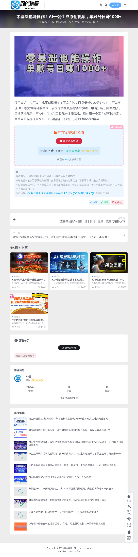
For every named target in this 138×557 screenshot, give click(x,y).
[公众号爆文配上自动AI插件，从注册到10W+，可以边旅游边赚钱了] (20, 515)
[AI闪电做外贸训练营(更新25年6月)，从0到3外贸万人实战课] (20, 480)
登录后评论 (70, 347)
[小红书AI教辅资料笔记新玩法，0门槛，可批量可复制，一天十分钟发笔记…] (20, 526)
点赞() (118, 202)
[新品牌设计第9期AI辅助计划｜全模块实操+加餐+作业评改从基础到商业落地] (20, 421)
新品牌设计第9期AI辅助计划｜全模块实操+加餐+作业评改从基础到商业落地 (68, 418)
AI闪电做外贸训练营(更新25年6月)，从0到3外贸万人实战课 (60, 476)
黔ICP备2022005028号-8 (69, 551)
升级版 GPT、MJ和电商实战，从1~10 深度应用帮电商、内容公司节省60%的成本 (71, 488)
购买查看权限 (70, 141)
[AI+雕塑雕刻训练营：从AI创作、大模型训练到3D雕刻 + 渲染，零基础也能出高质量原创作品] (69, 262)
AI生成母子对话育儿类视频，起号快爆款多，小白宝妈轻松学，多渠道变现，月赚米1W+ (75, 453)
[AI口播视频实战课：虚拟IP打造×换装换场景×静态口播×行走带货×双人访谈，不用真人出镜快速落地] (20, 445)
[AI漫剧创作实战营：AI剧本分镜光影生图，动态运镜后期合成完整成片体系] (20, 503)
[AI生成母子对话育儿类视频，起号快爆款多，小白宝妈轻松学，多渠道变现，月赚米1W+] (20, 456)
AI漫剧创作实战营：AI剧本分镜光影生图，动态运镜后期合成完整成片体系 (67, 500)
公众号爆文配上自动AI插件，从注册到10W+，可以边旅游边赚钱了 (63, 511)
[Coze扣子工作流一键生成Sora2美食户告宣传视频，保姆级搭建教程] (29, 262)
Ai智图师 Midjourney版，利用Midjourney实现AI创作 (108, 281)
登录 (116, 5)
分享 (95, 202)
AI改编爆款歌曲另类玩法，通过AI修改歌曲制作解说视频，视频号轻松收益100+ (70, 430)
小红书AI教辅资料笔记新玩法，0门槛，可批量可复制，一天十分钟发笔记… (68, 523)
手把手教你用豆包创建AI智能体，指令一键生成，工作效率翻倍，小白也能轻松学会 (72, 465)
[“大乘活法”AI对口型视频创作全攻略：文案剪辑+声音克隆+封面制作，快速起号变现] (29, 303)
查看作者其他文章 (69, 398)
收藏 (106, 202)
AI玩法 (62, 22)
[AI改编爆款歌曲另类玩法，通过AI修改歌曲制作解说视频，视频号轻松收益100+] (20, 433)
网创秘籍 (68, 548)
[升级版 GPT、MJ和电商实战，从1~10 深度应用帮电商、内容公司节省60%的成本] (20, 491)
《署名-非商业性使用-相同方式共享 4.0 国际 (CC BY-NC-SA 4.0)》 (60, 193)
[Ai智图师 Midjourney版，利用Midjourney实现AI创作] (109, 262)
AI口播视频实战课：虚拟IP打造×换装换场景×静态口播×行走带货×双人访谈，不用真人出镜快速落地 (76, 443)
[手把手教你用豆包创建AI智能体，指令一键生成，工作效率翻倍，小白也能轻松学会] (20, 468)
